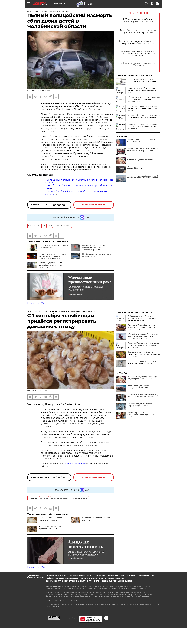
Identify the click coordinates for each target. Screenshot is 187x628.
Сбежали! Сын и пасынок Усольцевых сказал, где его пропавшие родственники (144, 99)
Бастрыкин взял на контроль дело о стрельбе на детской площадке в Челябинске (138, 53)
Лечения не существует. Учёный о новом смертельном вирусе (142, 362)
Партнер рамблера (69, 618)
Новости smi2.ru (36, 303)
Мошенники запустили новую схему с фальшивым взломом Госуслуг (142, 396)
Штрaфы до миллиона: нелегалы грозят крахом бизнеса (141, 168)
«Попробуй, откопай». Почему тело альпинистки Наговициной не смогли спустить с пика (143, 336)
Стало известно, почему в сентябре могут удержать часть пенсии (142, 378)
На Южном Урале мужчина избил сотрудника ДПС (96, 255)
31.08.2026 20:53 (34, 311)
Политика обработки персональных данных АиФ (102, 578)
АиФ (48, 90)
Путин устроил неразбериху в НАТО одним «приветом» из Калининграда (142, 177)
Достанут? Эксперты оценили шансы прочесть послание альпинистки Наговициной (143, 345)
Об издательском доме (56, 575)
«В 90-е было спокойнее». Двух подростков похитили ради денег (142, 80)
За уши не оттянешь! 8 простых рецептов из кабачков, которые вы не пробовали (144, 354)
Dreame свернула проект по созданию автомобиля (138, 387)
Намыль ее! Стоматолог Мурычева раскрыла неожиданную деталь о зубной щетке (142, 126)
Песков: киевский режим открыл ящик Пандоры (141, 141)
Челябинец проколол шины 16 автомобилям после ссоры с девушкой (52, 265)
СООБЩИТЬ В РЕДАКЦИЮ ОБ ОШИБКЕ (117, 581)
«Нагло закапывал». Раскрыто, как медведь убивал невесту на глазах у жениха (143, 108)
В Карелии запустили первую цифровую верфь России (139, 405)
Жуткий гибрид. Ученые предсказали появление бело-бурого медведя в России (144, 117)
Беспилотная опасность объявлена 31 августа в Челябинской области (138, 42)
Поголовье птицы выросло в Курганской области (51, 519)
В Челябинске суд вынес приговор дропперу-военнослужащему (138, 31)
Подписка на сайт (116, 575)
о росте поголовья (75, 463)
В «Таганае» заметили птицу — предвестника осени (52, 528)
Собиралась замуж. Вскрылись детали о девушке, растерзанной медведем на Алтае (142, 318)
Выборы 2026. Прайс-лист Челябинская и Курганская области (72, 581)
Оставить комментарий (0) (93, 205)
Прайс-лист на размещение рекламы (62, 578)
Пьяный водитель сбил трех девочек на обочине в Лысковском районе (94, 247)
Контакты (131, 575)
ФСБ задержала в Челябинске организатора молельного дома (138, 20)
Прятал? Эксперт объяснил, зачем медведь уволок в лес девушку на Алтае (142, 90)
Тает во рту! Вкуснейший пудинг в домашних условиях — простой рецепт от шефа (142, 327)
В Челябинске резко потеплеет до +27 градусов (138, 64)
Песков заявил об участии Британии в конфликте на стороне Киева (142, 150)
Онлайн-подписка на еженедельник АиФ (87, 575)
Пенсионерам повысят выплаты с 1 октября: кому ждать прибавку (141, 159)
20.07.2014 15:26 (33, 11)
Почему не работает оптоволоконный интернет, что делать (140, 415)
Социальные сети (146, 575)
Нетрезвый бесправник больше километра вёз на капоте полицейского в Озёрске (52, 256)
